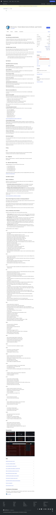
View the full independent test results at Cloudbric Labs (13, 118)
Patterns (14, 505)
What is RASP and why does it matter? (11, 473)
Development (21, 31)
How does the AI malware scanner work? (12, 478)
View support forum (39, 74)
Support (49, 31)
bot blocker (46, 46)
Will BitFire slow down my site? (10, 461)
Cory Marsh (13, 28)
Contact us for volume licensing (10, 173)
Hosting (4, 504)
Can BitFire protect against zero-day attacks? (12, 475)
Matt (44, 503)
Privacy (4, 505)
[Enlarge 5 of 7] (23, 437)
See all (49, 65)
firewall (49, 46)
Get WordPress (52, 1)
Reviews (11, 31)
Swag (34, 505)
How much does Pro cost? (9, 485)
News (3, 503)
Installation (16, 31)
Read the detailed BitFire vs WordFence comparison (13, 195)
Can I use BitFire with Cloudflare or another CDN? (13, 468)
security (47, 49)
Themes (14, 503)
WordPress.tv (25, 505)
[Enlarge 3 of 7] (33, 432)
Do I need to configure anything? (10, 463)
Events (34, 503)
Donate (34, 504)
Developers (24, 504)
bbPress (45, 504)
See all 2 (49, 44)
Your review (38, 65)
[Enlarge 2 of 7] (23, 432)
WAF (49, 49)
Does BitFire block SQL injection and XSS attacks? (13, 480)
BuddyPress (45, 505)
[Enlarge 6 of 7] (33, 437)
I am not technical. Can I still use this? (11, 466)
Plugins (14, 504)
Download (48, 27)
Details (8, 31)
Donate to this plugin (40, 81)
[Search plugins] (11, 8)
